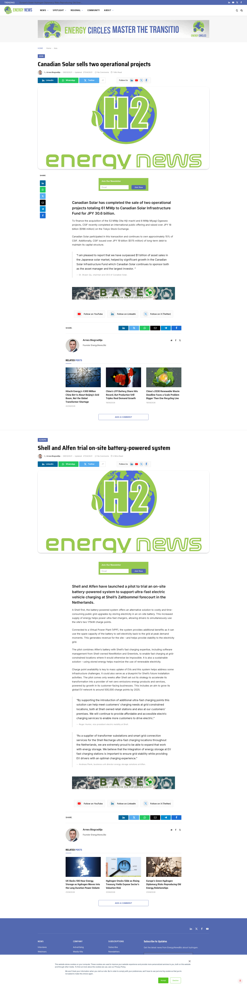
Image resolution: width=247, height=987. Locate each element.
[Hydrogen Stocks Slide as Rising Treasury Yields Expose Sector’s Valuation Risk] (123, 867)
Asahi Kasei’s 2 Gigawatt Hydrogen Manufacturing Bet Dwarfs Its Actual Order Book (52, 2)
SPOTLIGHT (58, 10)
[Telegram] (43, 209)
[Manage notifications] (240, 980)
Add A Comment (123, 417)
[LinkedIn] (43, 183)
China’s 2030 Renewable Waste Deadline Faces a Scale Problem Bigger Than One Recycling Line (163, 394)
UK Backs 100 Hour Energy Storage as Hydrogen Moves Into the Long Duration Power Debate (83, 884)
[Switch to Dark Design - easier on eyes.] (237, 10)
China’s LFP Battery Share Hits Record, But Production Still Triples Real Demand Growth (122, 394)
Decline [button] (176, 980)
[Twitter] (43, 196)
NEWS (43, 10)
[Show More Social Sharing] (103, 80)
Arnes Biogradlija (53, 72)
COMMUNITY (93, 10)
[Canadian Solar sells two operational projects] (123, 128)
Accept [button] (163, 980)
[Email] (43, 202)
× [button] (189, 960)
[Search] (241, 10)
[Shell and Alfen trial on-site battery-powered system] (123, 512)
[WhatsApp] (43, 189)
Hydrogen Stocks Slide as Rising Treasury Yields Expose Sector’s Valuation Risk (122, 884)
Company (77, 941)
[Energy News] (18, 10)
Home (48, 48)
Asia (55, 48)
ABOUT (107, 10)
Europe (42, 440)
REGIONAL (76, 10)
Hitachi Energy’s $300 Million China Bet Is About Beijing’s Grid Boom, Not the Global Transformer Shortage (82, 396)
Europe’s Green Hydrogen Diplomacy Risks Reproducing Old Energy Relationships (163, 884)
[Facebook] (43, 215)
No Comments (103, 72)
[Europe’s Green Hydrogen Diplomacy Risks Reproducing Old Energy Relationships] (163, 867)
